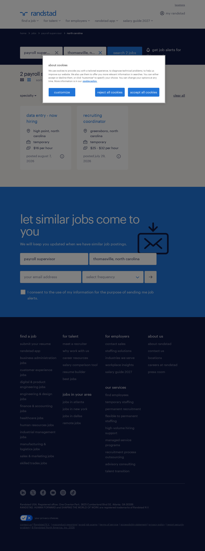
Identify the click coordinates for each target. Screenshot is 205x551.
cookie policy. (90, 81)
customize (62, 92)
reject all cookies (110, 92)
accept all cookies (143, 92)
